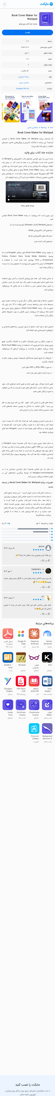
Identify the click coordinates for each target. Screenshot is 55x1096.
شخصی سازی (24, 82)
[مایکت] (46, 5)
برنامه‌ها (44, 127)
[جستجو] (4, 4)
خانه (51, 127)
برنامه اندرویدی (24, 76)
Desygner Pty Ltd (22, 88)
